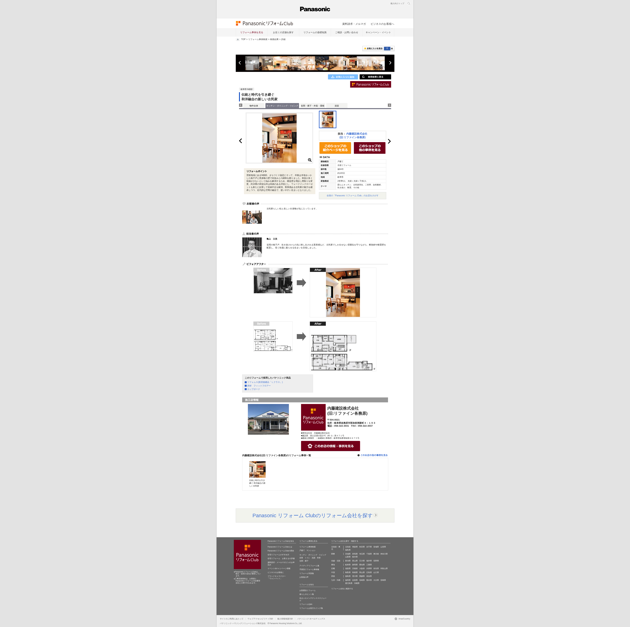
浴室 (337, 106)
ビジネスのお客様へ (382, 23)
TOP (243, 39)
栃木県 (355, 557)
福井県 (369, 561)
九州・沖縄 (335, 580)
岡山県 (362, 572)
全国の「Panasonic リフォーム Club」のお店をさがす (352, 195)
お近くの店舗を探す (283, 32)
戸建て (302, 550)
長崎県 (362, 580)
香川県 (355, 576)
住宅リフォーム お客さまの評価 (281, 558)
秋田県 (362, 547)
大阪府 (362, 568)
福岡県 (348, 580)
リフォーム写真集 (306, 573)
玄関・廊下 (303, 561)
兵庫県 (369, 568)
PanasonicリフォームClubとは (280, 547)
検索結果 (274, 39)
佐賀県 (355, 580)
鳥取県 (348, 572)
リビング (322, 555)
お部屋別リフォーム (307, 590)
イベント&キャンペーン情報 (279, 568)
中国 (333, 572)
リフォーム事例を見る (251, 32)
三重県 (369, 565)
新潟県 (348, 561)
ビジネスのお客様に (276, 572)
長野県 (376, 561)
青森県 (355, 547)
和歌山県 (384, 568)
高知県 (369, 576)
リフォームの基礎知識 (315, 32)
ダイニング (312, 555)
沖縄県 (356, 583)
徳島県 (348, 576)
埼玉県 (362, 554)
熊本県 (369, 580)
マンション (310, 550)
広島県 (369, 572)
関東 (333, 554)
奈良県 (376, 568)
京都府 (355, 568)
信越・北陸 (335, 561)
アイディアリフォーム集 (309, 566)
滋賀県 (348, 568)
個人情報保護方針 (285, 618)
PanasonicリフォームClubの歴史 (281, 551)
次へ (390, 62)
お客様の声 (303, 577)
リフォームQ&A (305, 604)
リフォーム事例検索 (257, 39)
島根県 (355, 572)
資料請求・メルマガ (354, 23)
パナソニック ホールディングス (311, 618)
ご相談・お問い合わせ (346, 32)
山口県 (376, 572)
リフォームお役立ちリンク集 (311, 608)
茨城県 (348, 554)
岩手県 (369, 547)
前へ (240, 62)
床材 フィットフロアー (259, 385)
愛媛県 (362, 576)
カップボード (253, 389)
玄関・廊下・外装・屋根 (312, 106)
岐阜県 (348, 565)
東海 (333, 565)
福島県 (348, 550)
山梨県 (348, 557)
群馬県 (355, 554)
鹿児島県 (348, 583)
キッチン (303, 555)
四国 (333, 576)
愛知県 (362, 565)
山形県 (383, 547)
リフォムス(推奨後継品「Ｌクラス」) (265, 382)
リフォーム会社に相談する (342, 589)
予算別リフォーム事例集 (309, 569)
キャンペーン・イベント (378, 32)
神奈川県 (384, 554)
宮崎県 (383, 580)
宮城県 (376, 547)
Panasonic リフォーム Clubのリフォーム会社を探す (312, 515)
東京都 (376, 554)
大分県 (376, 580)
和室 (319, 558)
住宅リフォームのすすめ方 (278, 555)
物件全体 (254, 106)
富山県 (355, 561)
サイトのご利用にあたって (231, 618)
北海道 (348, 547)
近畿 (333, 568)
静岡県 (355, 565)
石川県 (362, 561)
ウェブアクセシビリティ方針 (260, 618)
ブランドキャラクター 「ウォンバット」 (277, 577)
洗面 (313, 558)
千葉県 (369, 554)
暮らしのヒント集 (306, 594)
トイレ (307, 558)
